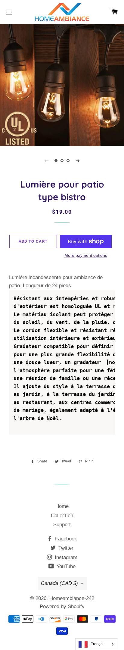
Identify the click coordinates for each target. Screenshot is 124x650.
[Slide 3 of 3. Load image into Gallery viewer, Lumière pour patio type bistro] (68, 160)
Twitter (65, 548)
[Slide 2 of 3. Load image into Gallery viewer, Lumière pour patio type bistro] (62, 160)
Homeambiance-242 (71, 598)
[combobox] (96, 644)
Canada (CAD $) (59, 583)
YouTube (65, 566)
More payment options (85, 255)
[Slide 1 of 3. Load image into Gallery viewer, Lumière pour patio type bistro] (56, 160)
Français (98, 644)
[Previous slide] (46, 160)
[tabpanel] (62, 84)
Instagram (65, 557)
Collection (62, 515)
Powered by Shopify (62, 606)
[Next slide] (77, 160)
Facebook (65, 539)
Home (62, 506)
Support (62, 524)
